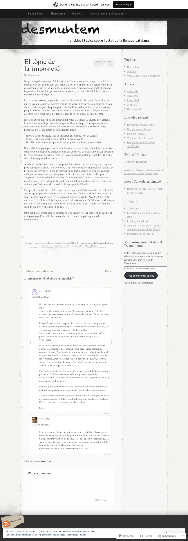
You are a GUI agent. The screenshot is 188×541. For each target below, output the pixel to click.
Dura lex (109, 270)
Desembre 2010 (135, 109)
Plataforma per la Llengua (140, 233)
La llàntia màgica (136, 133)
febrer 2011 (133, 100)
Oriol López (44, 418)
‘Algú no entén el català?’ (140, 138)
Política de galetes (78, 534)
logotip (155, 173)
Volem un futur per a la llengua (38, 270)
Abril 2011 (132, 91)
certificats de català (152, 170)
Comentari (101, 500)
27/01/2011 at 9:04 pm (40, 424)
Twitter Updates (135, 154)
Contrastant (133, 208)
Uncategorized (102, 243)
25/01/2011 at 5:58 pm (40, 297)
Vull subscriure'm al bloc (141, 275)
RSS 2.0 (88, 245)
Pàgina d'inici (36, 13)
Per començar (123, 4)
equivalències (138, 173)
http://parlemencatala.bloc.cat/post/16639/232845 (64, 448)
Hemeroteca (58, 13)
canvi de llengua (137, 170)
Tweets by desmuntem (135, 161)
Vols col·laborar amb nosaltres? (107, 13)
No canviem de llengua (139, 129)
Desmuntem (34, 75)
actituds (127, 170)
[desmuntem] (94, 33)
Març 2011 (132, 95)
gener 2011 (133, 104)
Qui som (77, 13)
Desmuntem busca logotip (140, 124)
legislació (148, 173)
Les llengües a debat (137, 221)
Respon (107, 413)
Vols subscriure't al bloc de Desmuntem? (144, 243)
